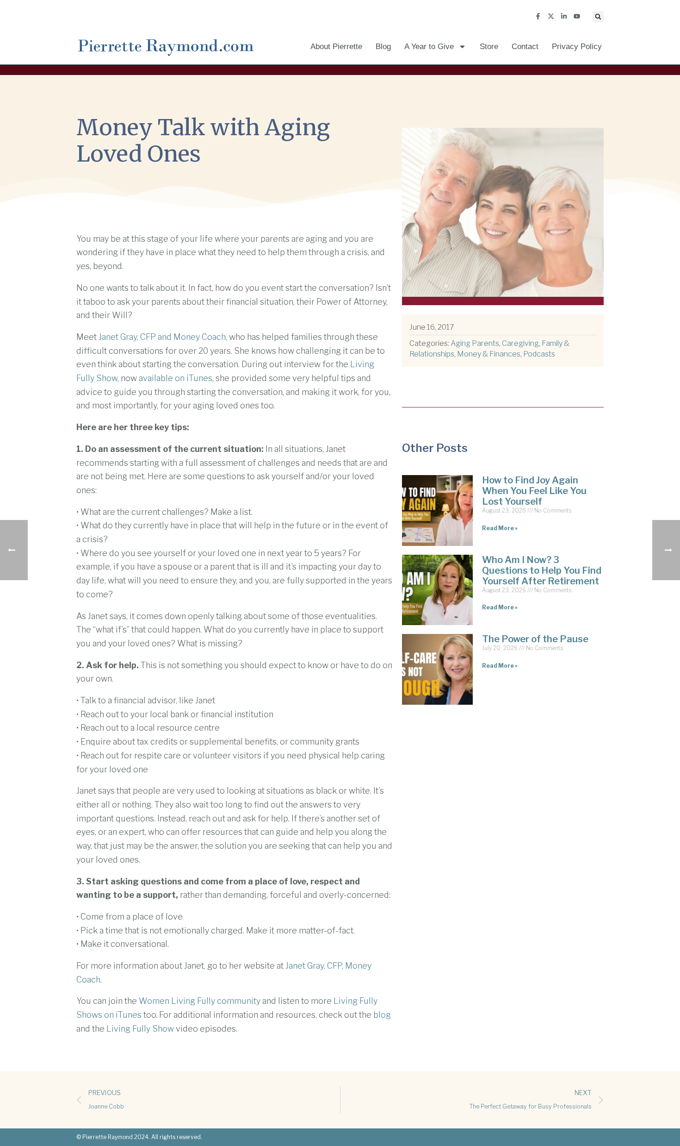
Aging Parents (475, 343)
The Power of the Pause (535, 639)
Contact (525, 46)
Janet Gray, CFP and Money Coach (162, 337)
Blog (383, 46)
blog (382, 1015)
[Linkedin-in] (563, 16)
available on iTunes (175, 378)
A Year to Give (429, 46)
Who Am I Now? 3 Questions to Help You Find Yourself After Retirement (541, 570)
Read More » (500, 528)
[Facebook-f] (538, 16)
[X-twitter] (550, 16)
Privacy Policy (577, 46)
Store (489, 46)
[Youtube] (576, 16)
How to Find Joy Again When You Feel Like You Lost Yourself (534, 491)
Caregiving (520, 343)
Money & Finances (488, 354)
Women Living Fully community (199, 1001)
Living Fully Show (140, 1028)
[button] (598, 16)
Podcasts (539, 354)
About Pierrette (336, 46)
